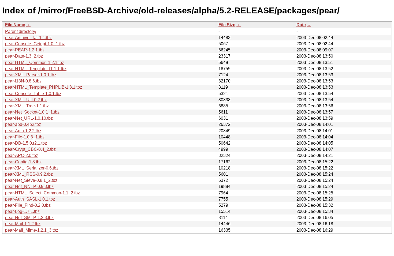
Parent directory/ (20, 31)
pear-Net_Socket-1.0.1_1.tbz (32, 112)
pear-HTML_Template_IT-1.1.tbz (35, 68)
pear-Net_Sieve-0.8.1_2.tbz (31, 180)
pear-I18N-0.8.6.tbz (23, 81)
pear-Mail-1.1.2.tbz (22, 223)
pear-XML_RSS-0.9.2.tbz (29, 174)
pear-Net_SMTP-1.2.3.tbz (29, 217)
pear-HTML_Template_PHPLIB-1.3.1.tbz (43, 87)
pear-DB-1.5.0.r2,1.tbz (26, 143)
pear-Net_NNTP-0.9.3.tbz (29, 186)
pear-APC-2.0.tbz (21, 155)
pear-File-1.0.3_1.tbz (24, 137)
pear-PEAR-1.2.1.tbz (24, 50)
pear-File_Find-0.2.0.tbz (28, 205)
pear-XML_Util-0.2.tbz (26, 99)
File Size (226, 24)
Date (301, 24)
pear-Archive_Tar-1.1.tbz (28, 37)
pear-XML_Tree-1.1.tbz (27, 106)
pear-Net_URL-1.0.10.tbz (29, 118)
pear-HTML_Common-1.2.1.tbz (34, 62)
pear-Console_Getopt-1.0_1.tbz (35, 44)
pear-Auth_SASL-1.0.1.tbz (30, 199)
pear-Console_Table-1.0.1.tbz (33, 93)
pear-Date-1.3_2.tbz (24, 56)
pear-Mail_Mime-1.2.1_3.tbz (31, 230)
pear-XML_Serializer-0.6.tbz (31, 168)
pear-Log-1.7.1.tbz (22, 211)
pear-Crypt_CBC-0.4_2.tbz (30, 149)
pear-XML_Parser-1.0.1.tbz (30, 75)
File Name (15, 24)
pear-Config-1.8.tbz (23, 162)
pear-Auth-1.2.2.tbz (23, 131)
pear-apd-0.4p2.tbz (23, 124)
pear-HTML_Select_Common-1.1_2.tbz (42, 193)
